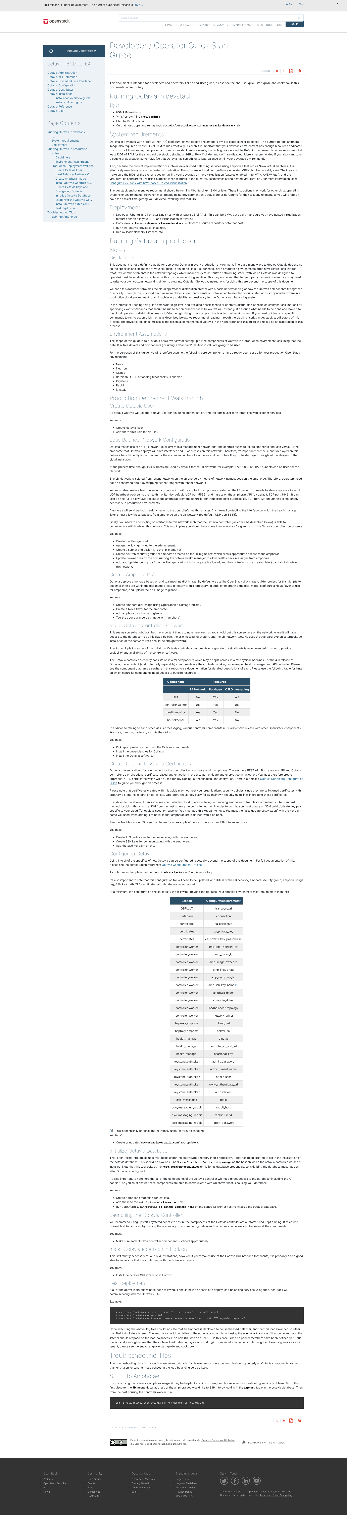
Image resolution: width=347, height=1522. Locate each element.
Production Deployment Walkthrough (75, 166)
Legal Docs (182, 1479)
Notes (55, 153)
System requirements (65, 140)
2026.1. (138, 4)
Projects (48, 1479)
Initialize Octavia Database (73, 195)
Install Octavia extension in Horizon (78, 204)
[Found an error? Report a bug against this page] (300, 71)
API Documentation (142, 1487)
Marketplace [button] (242, 24)
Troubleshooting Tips (61, 212)
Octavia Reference (59, 106)
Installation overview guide (72, 98)
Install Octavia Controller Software (77, 182)
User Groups (94, 1479)
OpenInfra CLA (184, 1495)
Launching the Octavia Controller (77, 199)
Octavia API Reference (62, 77)
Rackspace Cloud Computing (275, 1495)
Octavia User (55, 110)
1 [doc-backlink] (111, 1130)
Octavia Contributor (60, 89)
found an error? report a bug (266, 1442)
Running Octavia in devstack (66, 132)
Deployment (59, 144)
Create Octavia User (68, 170)
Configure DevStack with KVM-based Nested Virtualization (148, 183)
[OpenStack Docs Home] (51, 51)
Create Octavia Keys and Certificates (79, 187)
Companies (94, 1491)
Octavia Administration (62, 72)
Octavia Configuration (61, 85)
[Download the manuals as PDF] (291, 71)
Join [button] (279, 24)
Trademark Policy (186, 1487)
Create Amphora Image (70, 178)
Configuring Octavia (68, 191)
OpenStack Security (54, 1483)
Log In (295, 23)
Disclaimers (62, 157)
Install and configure (68, 102)
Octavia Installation (59, 93)
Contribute (93, 1495)
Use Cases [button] (186, 24)
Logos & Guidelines (186, 1483)
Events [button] (203, 24)
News (46, 1491)
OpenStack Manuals (143, 1479)
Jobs (90, 1487)
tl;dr (54, 136)
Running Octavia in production (67, 149)
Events (91, 1483)
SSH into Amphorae (64, 216)
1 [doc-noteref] (237, 985)
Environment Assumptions (72, 161)
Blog (259, 24)
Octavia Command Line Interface (69, 81)
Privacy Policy (184, 1491)
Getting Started (140, 1483)
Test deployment (66, 208)
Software (168, 24)
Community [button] (220, 24)
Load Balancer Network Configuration (80, 174)
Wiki (134, 1491)
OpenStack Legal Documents (169, 1443)
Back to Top (296, 4)
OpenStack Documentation (81, 50)
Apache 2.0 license (281, 1491)
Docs (269, 24)
